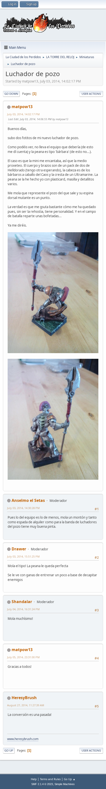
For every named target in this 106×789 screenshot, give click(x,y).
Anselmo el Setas (28, 500)
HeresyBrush (24, 697)
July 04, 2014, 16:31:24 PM (23, 609)
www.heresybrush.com (22, 739)
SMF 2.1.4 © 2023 (42, 784)
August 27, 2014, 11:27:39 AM (25, 705)
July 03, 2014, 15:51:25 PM (23, 556)
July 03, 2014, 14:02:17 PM (23, 114)
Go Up (8, 750)
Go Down (11, 94)
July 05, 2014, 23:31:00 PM (23, 657)
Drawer (19, 549)
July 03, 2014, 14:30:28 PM (23, 508)
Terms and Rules (50, 779)
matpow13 (22, 106)
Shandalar (22, 601)
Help (34, 779)
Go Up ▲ (69, 779)
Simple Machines (64, 784)
